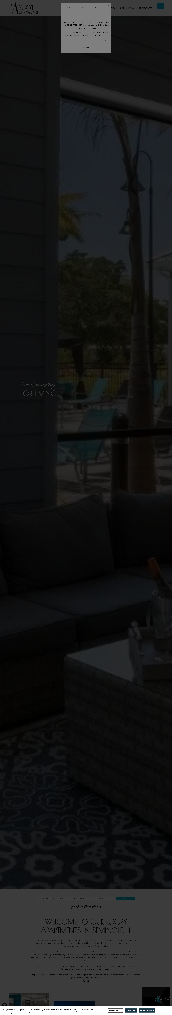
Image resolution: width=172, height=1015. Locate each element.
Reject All (131, 1010)
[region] (86, 1010)
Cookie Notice (31, 1013)
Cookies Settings (115, 1010)
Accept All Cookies (147, 1010)
